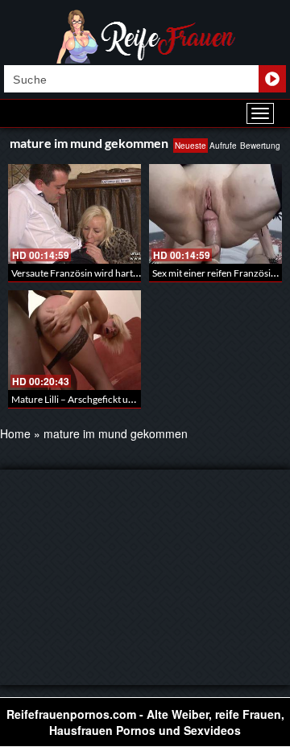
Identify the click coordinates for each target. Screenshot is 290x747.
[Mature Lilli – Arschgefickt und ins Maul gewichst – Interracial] (74, 340)
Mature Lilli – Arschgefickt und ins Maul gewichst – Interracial (139, 399)
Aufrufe (223, 145)
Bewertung (260, 145)
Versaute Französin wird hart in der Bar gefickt (108, 273)
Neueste (190, 145)
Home (15, 433)
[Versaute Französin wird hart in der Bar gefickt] (74, 214)
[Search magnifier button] (272, 78)
